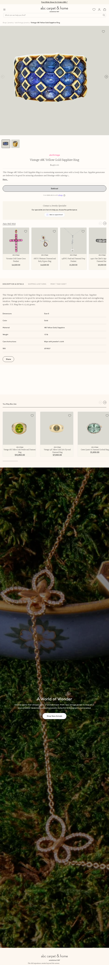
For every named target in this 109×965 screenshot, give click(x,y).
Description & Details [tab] (13, 284)
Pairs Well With (9, 223)
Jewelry (10, 23)
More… (5, 179)
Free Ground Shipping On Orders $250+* (54, 2)
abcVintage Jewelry (22, 23)
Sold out (54, 188)
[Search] (104, 15)
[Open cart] (104, 9)
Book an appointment (56, 215)
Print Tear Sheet (59, 284)
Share (8, 359)
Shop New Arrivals (54, 716)
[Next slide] (104, 223)
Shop (4, 23)
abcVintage (54, 155)
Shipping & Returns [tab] (37, 284)
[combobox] (54, 15)
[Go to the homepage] (54, 12)
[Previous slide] (100, 223)
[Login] (99, 9)
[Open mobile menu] (4, 9)
